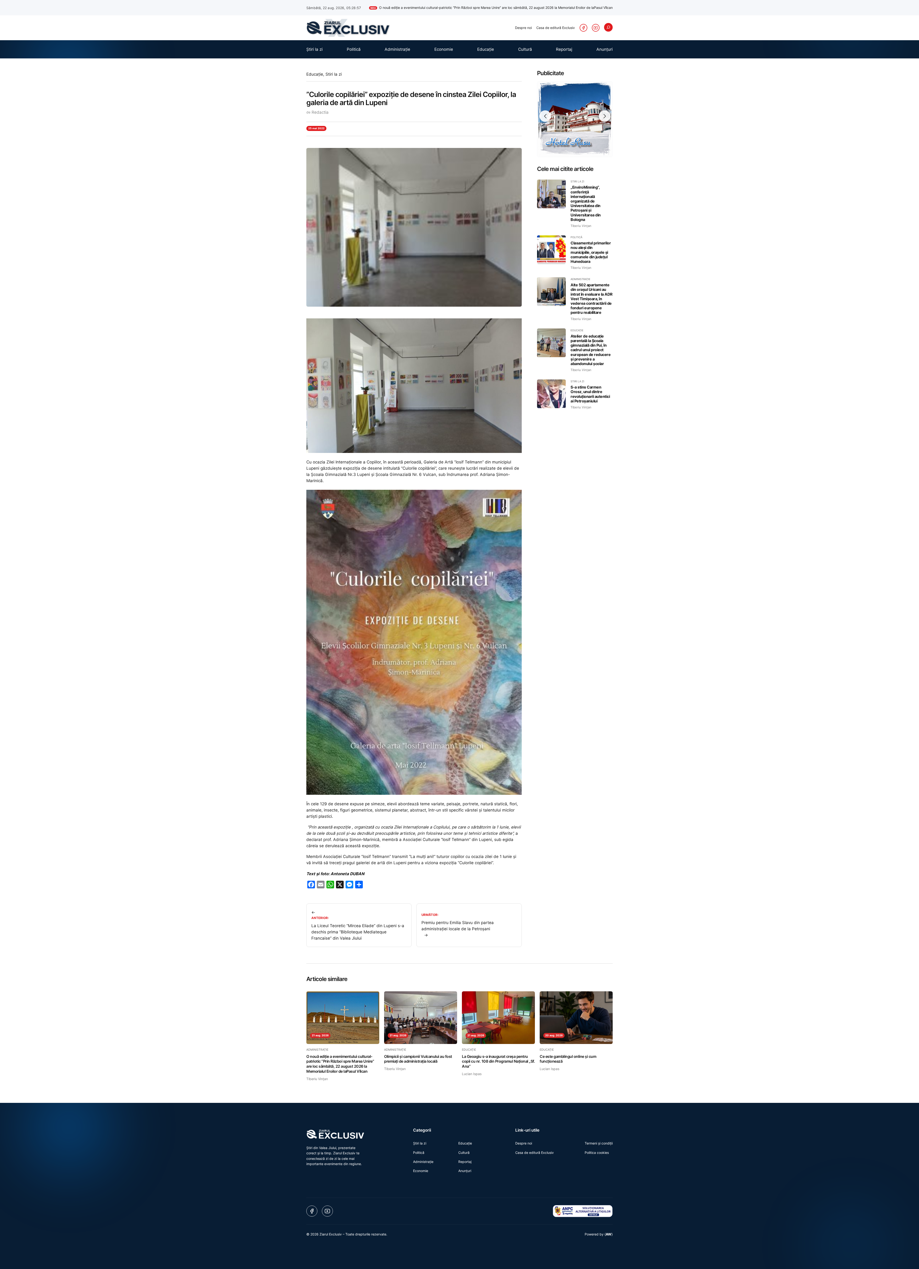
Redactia (320, 112)
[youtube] (596, 28)
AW (608, 1234)
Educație (314, 74)
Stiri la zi (333, 74)
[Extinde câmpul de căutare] (608, 27)
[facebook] (583, 28)
